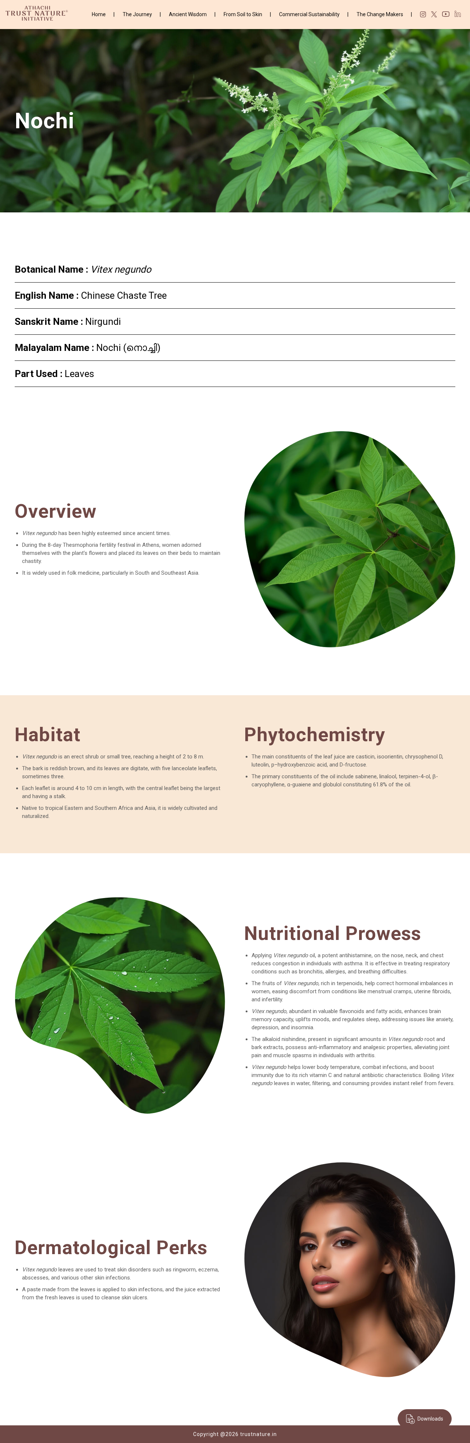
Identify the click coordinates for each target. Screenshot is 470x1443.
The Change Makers (380, 14)
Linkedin (458, 14)
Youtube (445, 15)
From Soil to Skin (243, 14)
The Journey (137, 14)
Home (99, 14)
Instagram (423, 14)
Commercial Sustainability (309, 14)
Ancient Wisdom (188, 14)
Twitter (434, 14)
